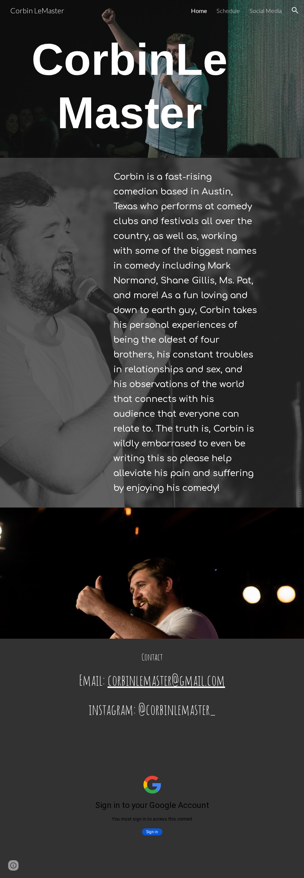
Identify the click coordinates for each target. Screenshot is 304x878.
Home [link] (199, 10)
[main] (129, 89)
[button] (295, 10)
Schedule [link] (228, 10)
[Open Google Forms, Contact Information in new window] (224, 752)
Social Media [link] (266, 10)
